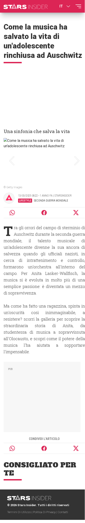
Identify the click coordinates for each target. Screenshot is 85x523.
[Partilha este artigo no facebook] (44, 213)
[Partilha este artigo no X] (76, 213)
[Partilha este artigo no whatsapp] (12, 213)
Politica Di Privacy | (45, 512)
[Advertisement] (42, 94)
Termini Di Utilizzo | (20, 512)
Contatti (63, 512)
